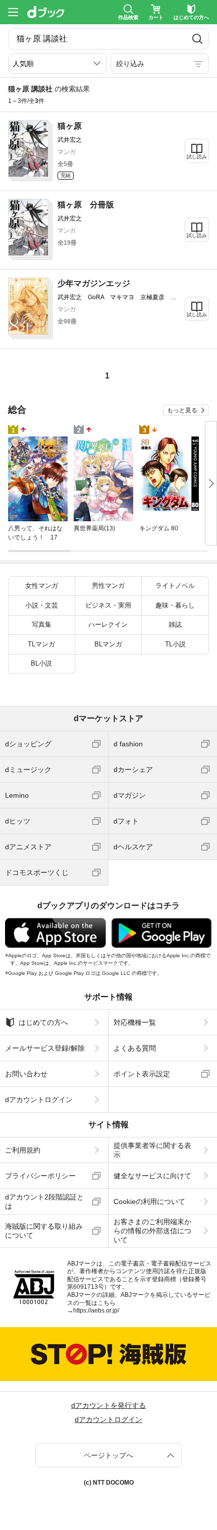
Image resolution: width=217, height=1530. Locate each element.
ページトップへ (108, 1455)
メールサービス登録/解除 (45, 1048)
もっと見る (182, 410)
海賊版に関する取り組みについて (44, 1230)
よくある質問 (135, 1048)
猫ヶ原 (70, 126)
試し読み (197, 156)
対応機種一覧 (135, 1022)
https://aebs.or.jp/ (96, 1310)
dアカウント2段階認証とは (44, 1201)
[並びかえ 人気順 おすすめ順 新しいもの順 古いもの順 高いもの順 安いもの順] (57, 63)
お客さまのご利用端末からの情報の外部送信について (152, 1231)
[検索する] (197, 39)
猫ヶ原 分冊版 (86, 204)
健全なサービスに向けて (152, 1176)
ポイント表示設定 (142, 1074)
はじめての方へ (43, 1022)
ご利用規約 (22, 1150)
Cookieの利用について (149, 1201)
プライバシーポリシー (40, 1176)
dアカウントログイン (39, 1100)
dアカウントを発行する (108, 1405)
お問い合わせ (26, 1074)
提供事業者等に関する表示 (152, 1150)
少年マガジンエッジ (94, 283)
